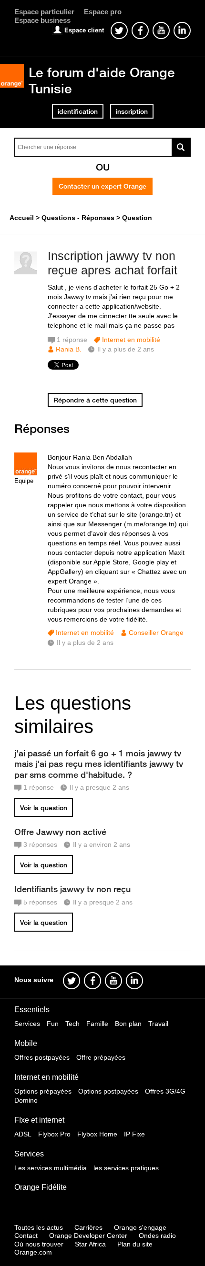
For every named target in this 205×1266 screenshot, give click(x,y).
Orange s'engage (140, 1227)
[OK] (181, 147)
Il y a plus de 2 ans (85, 642)
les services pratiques (126, 1168)
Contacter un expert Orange (102, 186)
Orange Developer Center (88, 1235)
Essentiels (32, 1009)
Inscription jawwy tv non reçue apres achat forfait (112, 263)
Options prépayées (43, 1091)
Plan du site (135, 1244)
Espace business (42, 20)
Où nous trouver (38, 1244)
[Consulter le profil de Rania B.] (25, 272)
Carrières (88, 1227)
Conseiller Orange (156, 632)
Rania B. (69, 349)
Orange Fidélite (40, 1187)
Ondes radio (157, 1235)
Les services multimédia (50, 1168)
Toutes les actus (38, 1227)
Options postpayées (108, 1091)
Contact (26, 1235)
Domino (26, 1100)
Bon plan (128, 1023)
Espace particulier (44, 12)
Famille (97, 1023)
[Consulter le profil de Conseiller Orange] (25, 473)
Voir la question (43, 808)
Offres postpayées (42, 1057)
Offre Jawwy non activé (60, 831)
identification (78, 111)
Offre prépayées (100, 1057)
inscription (132, 111)
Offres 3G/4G (165, 1091)
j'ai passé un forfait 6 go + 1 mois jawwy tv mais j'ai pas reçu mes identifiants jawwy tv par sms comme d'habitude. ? (98, 763)
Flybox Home (97, 1134)
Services (27, 1023)
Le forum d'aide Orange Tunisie (102, 80)
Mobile (25, 1043)
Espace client (84, 30)
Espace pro (103, 12)
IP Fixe (134, 1134)
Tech (72, 1023)
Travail (158, 1023)
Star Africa (90, 1244)
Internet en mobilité (131, 339)
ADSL (22, 1134)
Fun (53, 1023)
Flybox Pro (54, 1134)
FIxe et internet (39, 1120)
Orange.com (33, 1252)
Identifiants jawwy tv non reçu (72, 889)
